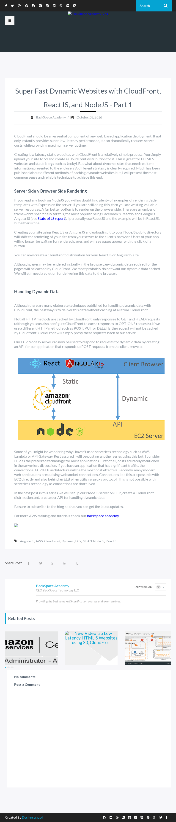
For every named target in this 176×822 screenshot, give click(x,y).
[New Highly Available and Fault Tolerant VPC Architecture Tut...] (142, 648)
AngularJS (27, 541)
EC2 (78, 541)
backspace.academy (103, 515)
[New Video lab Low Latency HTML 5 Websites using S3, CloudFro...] (82, 648)
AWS (39, 541)
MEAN (87, 541)
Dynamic (68, 541)
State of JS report (51, 218)
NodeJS (98, 541)
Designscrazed (32, 817)
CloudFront (52, 541)
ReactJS (111, 541)
